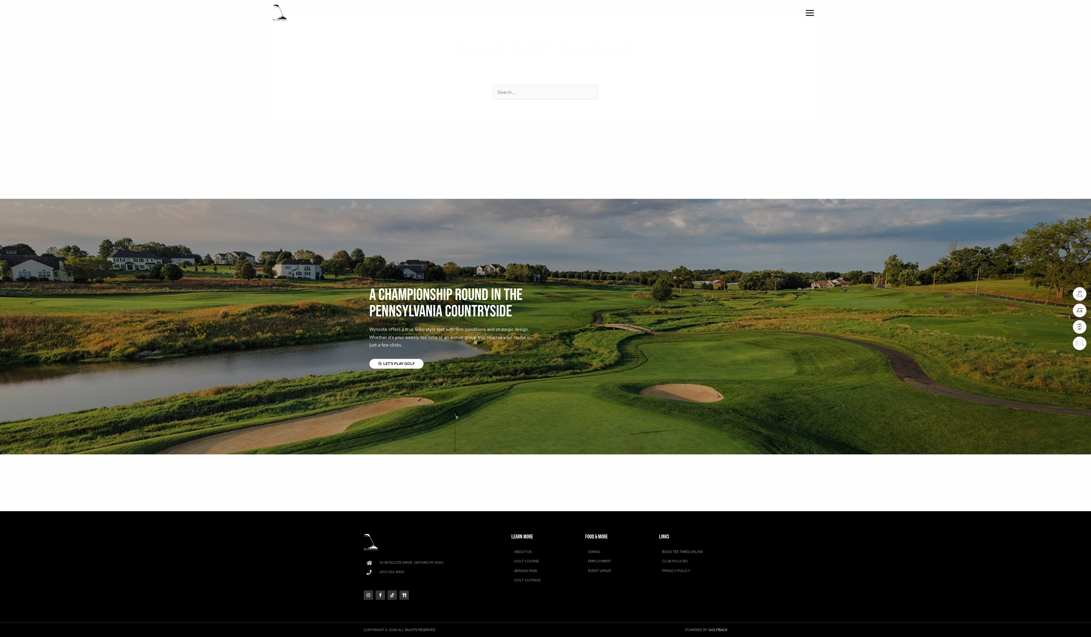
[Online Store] (1079, 310)
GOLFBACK (718, 630)
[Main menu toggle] (809, 13)
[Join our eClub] (1079, 327)
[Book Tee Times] (1079, 294)
